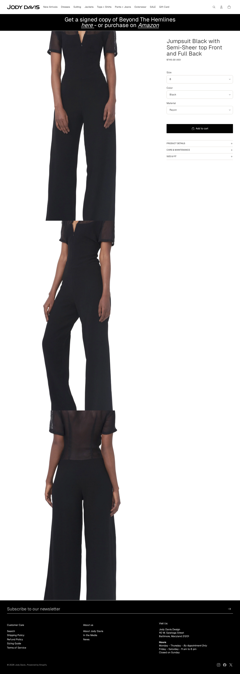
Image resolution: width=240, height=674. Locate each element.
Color (170, 87)
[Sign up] (229, 609)
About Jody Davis (93, 631)
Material (171, 103)
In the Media (90, 635)
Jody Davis (20, 664)
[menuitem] (50, 7)
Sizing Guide (14, 643)
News (86, 639)
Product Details (176, 143)
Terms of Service (16, 647)
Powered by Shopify (37, 664)
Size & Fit (171, 156)
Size (169, 72)
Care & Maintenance (178, 149)
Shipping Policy (15, 635)
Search (11, 631)
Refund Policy (15, 639)
